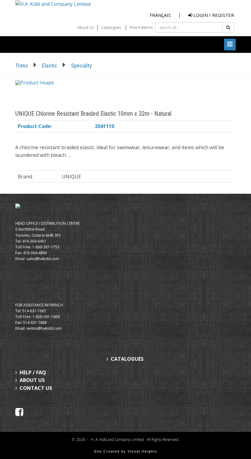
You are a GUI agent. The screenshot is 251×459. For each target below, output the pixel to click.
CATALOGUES (127, 359)
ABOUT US (32, 380)
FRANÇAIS (160, 15)
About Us (85, 27)
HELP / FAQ (33, 372)
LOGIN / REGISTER (213, 15)
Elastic (49, 65)
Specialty (81, 65)
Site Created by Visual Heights (125, 451)
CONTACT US (36, 388)
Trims (21, 65)
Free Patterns (141, 27)
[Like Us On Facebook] (19, 411)
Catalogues (111, 27)
